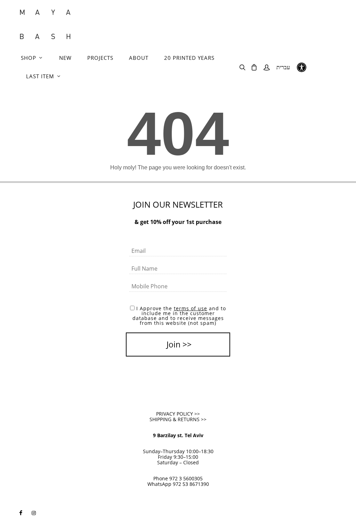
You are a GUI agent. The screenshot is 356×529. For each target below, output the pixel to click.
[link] (45, 24)
